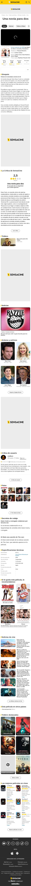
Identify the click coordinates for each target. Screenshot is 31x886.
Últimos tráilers (15, 777)
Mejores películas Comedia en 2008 (18, 626)
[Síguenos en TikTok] (22, 843)
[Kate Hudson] (23, 351)
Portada (3, 15)
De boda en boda (8, 602)
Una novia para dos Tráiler (22, 239)
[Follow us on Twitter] (13, 843)
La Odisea (9, 785)
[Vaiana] (18, 815)
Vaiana (23, 812)
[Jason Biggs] (8, 375)
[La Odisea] (3, 788)
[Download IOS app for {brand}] (13, 853)
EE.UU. (17, 552)
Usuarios (12, 60)
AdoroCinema (21, 864)
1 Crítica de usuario (15, 480)
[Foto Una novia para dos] (4, 490)
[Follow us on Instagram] (18, 843)
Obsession (9, 799)
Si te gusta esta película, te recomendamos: (13, 581)
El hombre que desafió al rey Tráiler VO (8, 772)
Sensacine (19, 60)
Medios (4, 60)
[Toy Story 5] (18, 802)
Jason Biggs (14, 56)
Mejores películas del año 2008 (17, 625)
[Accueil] (14, 2)
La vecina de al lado (23, 602)
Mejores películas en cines (15, 829)
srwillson (10, 456)
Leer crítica (15, 230)
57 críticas (16, 458)
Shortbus (7, 624)
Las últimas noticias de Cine (15, 701)
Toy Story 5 (25, 799)
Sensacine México (14, 866)
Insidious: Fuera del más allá (10, 814)
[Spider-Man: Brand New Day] (18, 788)
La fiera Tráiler (23, 772)
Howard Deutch (21, 50)
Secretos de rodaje (10, 518)
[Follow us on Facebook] (9, 843)
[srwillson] (3, 457)
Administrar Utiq (19, 873)
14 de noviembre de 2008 (18, 47)
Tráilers (5, 236)
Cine (7, 15)
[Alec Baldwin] (23, 375)
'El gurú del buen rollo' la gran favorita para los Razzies (14, 334)
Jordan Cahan (18, 52)
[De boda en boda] (8, 593)
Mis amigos (26, 60)
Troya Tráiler (8, 753)
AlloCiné (6, 862)
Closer (23, 624)
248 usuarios (10, 458)
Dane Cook (18, 54)
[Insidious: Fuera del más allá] (3, 815)
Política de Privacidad (9, 873)
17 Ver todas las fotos (15, 512)
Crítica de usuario (9, 453)
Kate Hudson (26, 54)
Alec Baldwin (23, 385)
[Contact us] (27, 843)
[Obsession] (3, 802)
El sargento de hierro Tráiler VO (23, 753)
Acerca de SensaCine (6, 871)
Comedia (19, 48)
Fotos (4, 485)
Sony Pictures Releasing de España (21, 555)
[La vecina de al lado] (23, 593)
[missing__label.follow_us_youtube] (4, 843)
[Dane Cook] (8, 351)
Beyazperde (6, 864)
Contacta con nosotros (18, 871)
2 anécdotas (18, 561)
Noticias (5, 305)
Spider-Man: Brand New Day (26, 786)
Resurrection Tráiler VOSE (23, 734)
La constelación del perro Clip (8, 734)
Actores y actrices (9, 340)
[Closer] (23, 614)
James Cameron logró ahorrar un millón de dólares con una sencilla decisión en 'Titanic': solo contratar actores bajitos (23, 663)
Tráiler (8, 797)
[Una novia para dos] (5, 52)
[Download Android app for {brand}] (18, 853)
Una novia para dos (8, 709)
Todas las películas (13, 15)
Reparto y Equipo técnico (15, 392)
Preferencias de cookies (16, 875)
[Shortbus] (8, 614)
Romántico (25, 48)
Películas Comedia (21, 15)
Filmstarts (20, 862)
